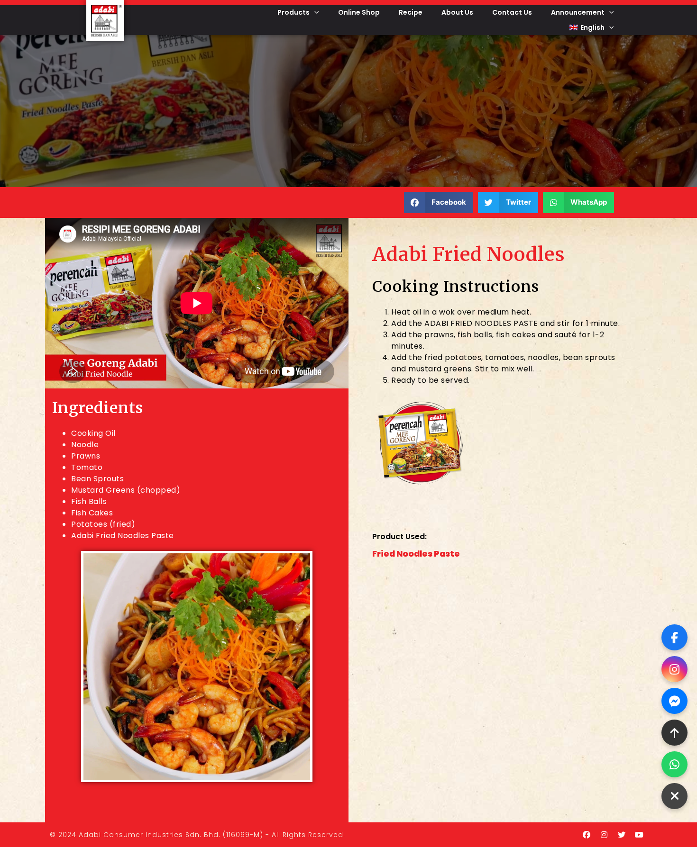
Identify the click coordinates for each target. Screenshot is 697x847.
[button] (439, 202)
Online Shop (359, 12)
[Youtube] (639, 834)
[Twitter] (621, 834)
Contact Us (512, 12)
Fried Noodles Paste (416, 553)
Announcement (578, 12)
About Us (457, 12)
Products (293, 12)
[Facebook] (586, 834)
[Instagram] (604, 834)
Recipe (410, 12)
